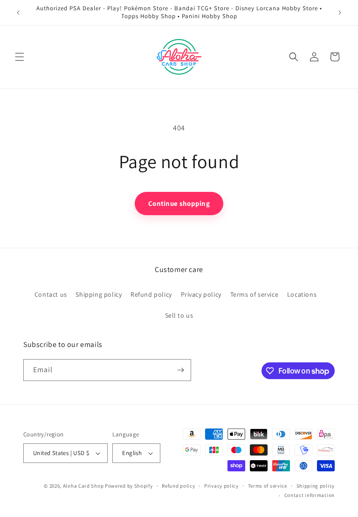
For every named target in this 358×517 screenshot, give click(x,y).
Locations (302, 294)
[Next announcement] (340, 12)
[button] (19, 57)
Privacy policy (201, 294)
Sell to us (179, 315)
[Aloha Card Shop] (179, 57)
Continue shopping (179, 203)
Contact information (309, 495)
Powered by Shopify (129, 486)
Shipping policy (99, 294)
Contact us (50, 294)
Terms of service (254, 294)
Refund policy (151, 294)
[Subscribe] (180, 370)
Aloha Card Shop (83, 486)
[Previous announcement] (18, 12)
